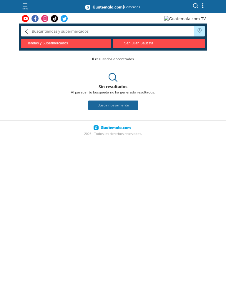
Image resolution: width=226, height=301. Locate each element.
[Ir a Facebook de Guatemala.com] (35, 18)
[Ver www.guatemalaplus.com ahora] (185, 18)
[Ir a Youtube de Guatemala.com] (25, 18)
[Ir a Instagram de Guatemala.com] (44, 18)
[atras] (26, 31)
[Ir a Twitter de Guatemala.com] (64, 18)
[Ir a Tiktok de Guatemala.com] (54, 18)
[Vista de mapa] (199, 31)
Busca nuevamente (113, 105)
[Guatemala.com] (103, 8)
